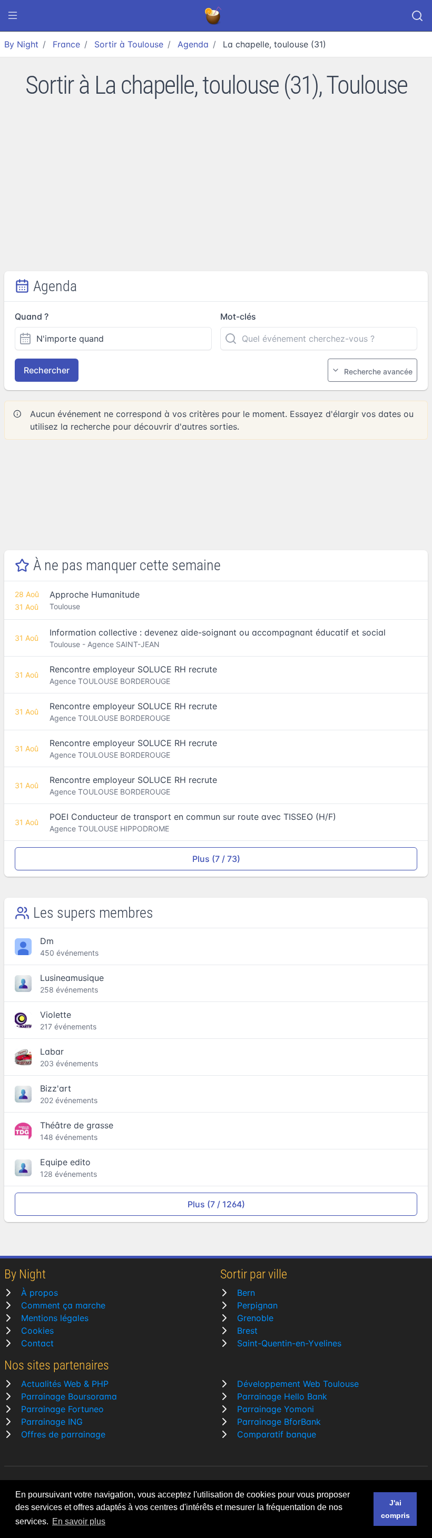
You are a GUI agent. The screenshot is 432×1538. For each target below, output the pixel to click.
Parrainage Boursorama (69, 1396)
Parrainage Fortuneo (62, 1409)
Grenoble (255, 1318)
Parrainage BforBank (279, 1421)
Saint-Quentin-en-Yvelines (289, 1343)
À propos (39, 1292)
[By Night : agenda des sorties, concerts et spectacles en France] (214, 15)
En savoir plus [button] (78, 1521)
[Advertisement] (216, 192)
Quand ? (31, 316)
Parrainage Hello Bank (282, 1396)
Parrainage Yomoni (275, 1409)
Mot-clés (238, 316)
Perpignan (257, 1305)
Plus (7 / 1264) (216, 1204)
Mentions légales (55, 1318)
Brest (247, 1330)
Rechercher (47, 370)
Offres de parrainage (63, 1434)
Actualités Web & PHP (65, 1383)
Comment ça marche (63, 1305)
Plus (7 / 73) (216, 859)
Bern (246, 1292)
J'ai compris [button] (395, 1509)
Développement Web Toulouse (298, 1383)
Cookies (37, 1330)
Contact (37, 1343)
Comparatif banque (276, 1434)
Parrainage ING (52, 1421)
